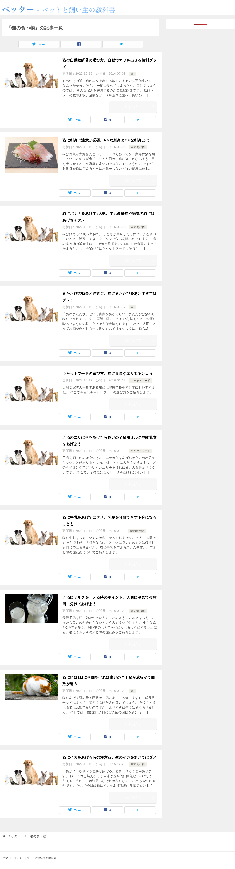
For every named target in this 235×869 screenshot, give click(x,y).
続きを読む (133, 107)
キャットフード (140, 380)
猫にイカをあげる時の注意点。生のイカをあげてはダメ (109, 757)
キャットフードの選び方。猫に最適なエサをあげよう (107, 373)
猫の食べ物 (138, 147)
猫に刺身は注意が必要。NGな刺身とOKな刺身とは (105, 140)
